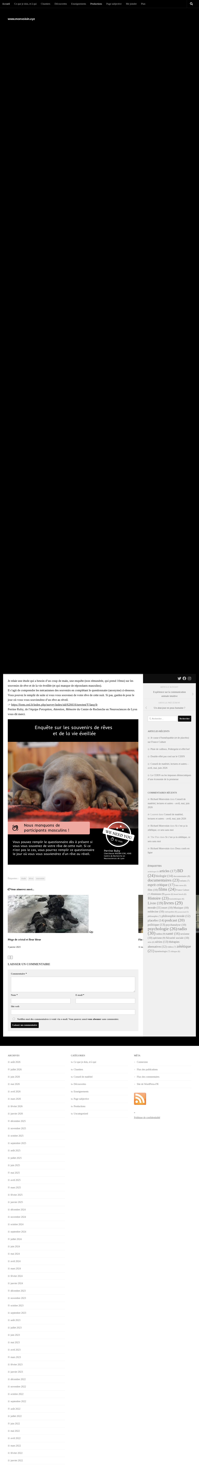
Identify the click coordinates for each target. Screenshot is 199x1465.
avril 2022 (16, 1438)
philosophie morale (176, 916)
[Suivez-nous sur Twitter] (179, 678)
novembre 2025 (18, 1128)
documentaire (182, 876)
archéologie (153, 871)
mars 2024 (16, 1268)
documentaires (163, 880)
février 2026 (17, 1106)
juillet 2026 (16, 1069)
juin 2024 (15, 1246)
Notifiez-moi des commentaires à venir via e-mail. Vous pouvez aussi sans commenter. (68, 1019)
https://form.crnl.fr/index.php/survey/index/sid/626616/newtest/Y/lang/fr (54, 704)
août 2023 (15, 1320)
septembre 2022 (18, 1401)
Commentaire (19, 973)
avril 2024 (16, 1261)
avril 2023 (16, 1349)
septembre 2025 (18, 1143)
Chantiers (45, 3)
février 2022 (17, 1453)
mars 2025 (16, 1187)
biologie (164, 876)
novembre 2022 (18, 1386)
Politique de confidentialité (147, 1117)
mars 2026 (16, 1099)
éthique (175, 951)
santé (173, 933)
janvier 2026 (17, 1113)
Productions (96, 3)
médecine (156, 911)
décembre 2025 (18, 1121)
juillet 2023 (16, 1327)
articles (168, 871)
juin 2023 (15, 1335)
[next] (11, 957)
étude (23, 878)
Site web (15, 1006)
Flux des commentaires (148, 1076)
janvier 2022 (17, 1460)
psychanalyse (176, 924)
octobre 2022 (17, 1394)
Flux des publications (147, 1069)
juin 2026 (15, 1076)
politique (156, 924)
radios (160, 933)
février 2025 (17, 1194)
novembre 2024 (18, 1217)
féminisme (157, 894)
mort (167, 907)
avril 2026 (16, 1091)
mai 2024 (15, 1253)
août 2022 (15, 1408)
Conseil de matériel (83, 1076)
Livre (155, 903)
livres (173, 902)
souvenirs (40, 878)
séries (161, 941)
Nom (14, 995)
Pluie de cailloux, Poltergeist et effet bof (170, 749)
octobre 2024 (17, 1224)
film (153, 889)
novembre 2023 (18, 1298)
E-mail (80, 995)
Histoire (158, 898)
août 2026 (15, 1062)
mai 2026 (15, 1084)
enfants (185, 881)
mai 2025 (15, 1172)
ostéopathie (170, 912)
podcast (175, 920)
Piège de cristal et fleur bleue (24, 939)
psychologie (162, 928)
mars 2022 (16, 1445)
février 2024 (17, 1276)
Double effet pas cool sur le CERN (167, 756)
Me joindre (131, 3)
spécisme (159, 937)
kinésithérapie (176, 899)
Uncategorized (81, 1113)
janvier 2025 (17, 1202)
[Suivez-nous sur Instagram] (189, 678)
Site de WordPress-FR (148, 1084)
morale (154, 907)
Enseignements (78, 3)
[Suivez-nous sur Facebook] (184, 678)
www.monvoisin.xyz (21, 19)
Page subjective (114, 3)
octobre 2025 (17, 1135)
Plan (143, 3)
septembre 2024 (18, 1231)
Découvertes (61, 3)
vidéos (171, 947)
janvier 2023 (17, 1371)
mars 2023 (16, 1357)
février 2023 (17, 1364)
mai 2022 (15, 1431)
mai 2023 (15, 1342)
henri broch (180, 894)
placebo (156, 920)
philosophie (154, 916)
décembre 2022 (18, 1379)
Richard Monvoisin (159, 799)
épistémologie (162, 951)
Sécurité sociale (177, 937)
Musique (181, 907)
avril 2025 (16, 1180)
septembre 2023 (18, 1313)
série (151, 942)
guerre (169, 894)
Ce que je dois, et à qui (25, 3)
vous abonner (94, 1019)
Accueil (6, 3)
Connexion (142, 1062)
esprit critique (161, 885)
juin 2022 (15, 1423)
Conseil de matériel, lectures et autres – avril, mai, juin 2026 (169, 803)
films (167, 889)
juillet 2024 (16, 1239)
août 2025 (15, 1150)
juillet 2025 (16, 1158)
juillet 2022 (16, 1416)
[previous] (9, 957)
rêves (31, 878)
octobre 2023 (17, 1305)
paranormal (183, 912)
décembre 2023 (18, 1290)
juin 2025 (15, 1165)
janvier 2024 (17, 1283)
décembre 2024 (18, 1209)
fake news (180, 885)
